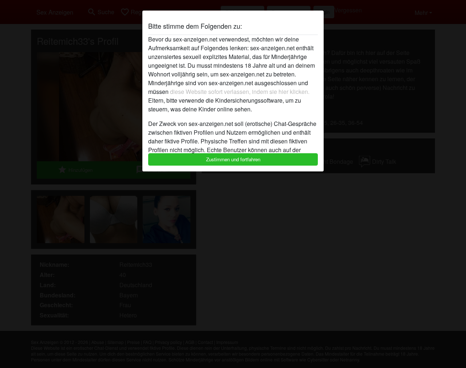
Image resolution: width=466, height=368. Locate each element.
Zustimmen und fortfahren (233, 159)
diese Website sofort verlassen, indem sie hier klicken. (239, 91)
